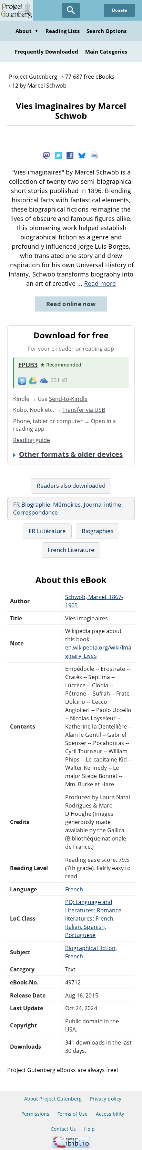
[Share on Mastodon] (46, 155)
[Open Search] (71, 10)
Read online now (71, 304)
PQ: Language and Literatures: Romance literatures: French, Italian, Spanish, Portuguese (93, 918)
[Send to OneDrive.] (44, 380)
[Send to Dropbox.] (22, 380)
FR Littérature (47, 531)
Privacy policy (105, 1098)
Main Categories (106, 51)
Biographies (97, 531)
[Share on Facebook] (70, 155)
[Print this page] (94, 155)
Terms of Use (72, 1113)
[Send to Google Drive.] (33, 380)
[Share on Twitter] (58, 155)
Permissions (35, 1113)
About (27, 30)
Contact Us (63, 1129)
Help (89, 1129)
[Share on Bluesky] (82, 155)
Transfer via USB (83, 410)
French (74, 889)
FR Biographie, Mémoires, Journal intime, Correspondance (68, 508)
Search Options (106, 30)
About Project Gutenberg (53, 1098)
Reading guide (31, 440)
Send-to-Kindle (68, 399)
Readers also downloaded (71, 485)
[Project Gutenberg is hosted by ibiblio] (71, 1145)
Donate (119, 10)
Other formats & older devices (71, 454)
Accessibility (110, 1113)
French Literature (71, 550)
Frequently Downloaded (46, 51)
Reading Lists (62, 30)
